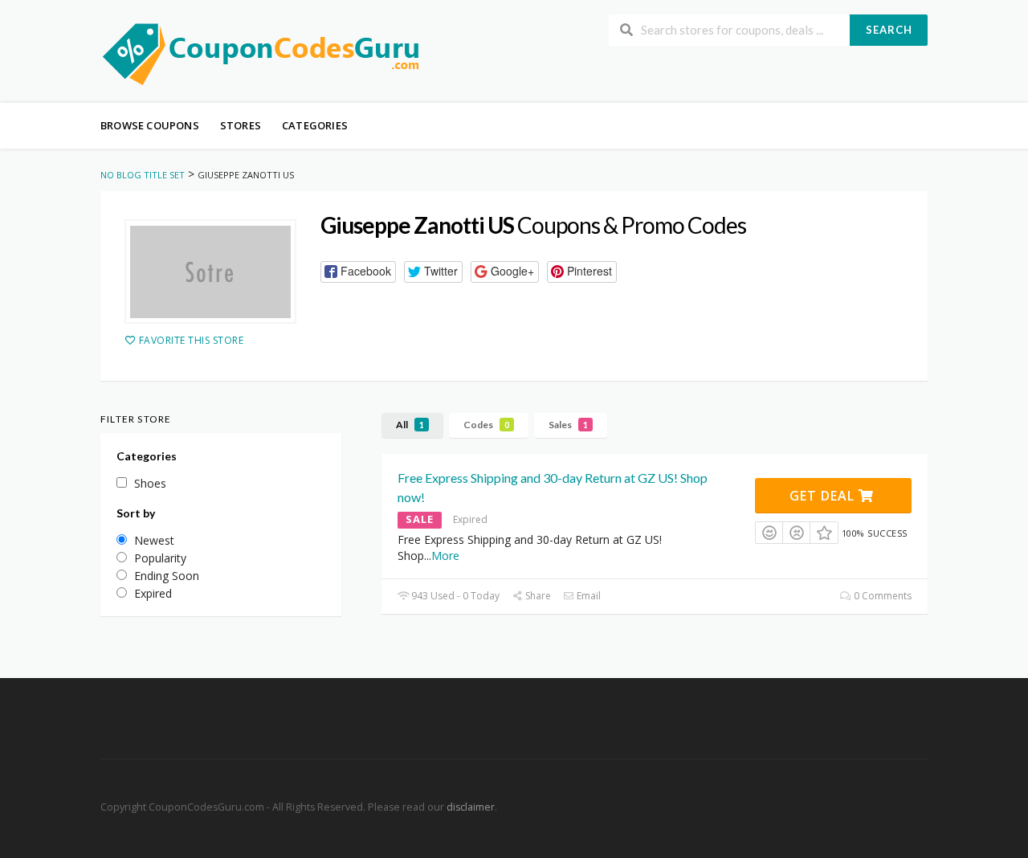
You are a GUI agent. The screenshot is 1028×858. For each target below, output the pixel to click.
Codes (486, 425)
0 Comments (881, 596)
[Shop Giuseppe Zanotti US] (210, 271)
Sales (568, 425)
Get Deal (824, 496)
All (410, 425)
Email (587, 596)
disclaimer (471, 807)
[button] (358, 272)
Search (889, 29)
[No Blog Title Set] (261, 52)
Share (537, 596)
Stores (240, 125)
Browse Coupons (149, 125)
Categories (315, 125)
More (445, 555)
